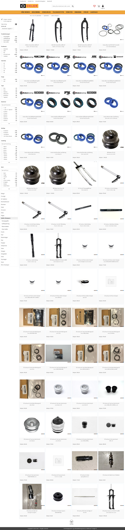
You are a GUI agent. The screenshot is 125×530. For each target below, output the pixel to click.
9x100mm (5, 132)
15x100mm (6, 134)
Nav (2, 240)
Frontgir (3, 196)
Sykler (86, 12)
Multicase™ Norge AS (92, 528)
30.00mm (5, 118)
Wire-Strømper (5, 265)
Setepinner (4, 245)
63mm (5, 150)
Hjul (2, 234)
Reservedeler (6, 40)
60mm (5, 148)
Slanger (3, 251)
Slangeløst (4, 254)
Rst (4, 52)
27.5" (4, 68)
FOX (4, 90)
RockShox (5, 95)
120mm (5, 155)
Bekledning (36, 12)
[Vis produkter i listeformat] (16, 24)
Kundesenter (23, 1)
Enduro (5, 184)
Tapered (5, 97)
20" (4, 63)
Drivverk (3, 210)
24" (4, 65)
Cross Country (6, 180)
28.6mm (5, 117)
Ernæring (78, 12)
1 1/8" (4, 107)
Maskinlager (4, 237)
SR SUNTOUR (6, 54)
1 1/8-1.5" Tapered (7, 109)
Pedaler (3, 243)
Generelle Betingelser (40, 1)
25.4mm (5, 111)
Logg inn (103, 8)
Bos (4, 88)
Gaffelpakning (6, 38)
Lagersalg (94, 12)
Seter (2, 248)
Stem (2, 256)
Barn (4, 173)
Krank (2, 232)
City (4, 178)
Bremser (3, 204)
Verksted (69, 12)
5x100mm (5, 130)
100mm (5, 154)
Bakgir (3, 193)
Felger (2, 215)
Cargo (4, 175)
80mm (5, 152)
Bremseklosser (5, 202)
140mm (5, 157)
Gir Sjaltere (4, 199)
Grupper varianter (7, 19)
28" (4, 70)
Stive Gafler (6, 42)
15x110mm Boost (7, 136)
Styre (2, 262)
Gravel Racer (6, 185)
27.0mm (5, 113)
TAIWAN (5, 56)
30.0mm (5, 120)
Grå (4, 81)
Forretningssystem (68, 528)
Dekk (2, 207)
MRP (4, 50)
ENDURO (5, 49)
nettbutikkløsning (78, 528)
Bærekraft (49, 1)
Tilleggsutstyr (58, 12)
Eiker (2, 213)
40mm (5, 146)
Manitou (5, 92)
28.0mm (5, 115)
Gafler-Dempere (55, 15)
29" (4, 72)
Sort (4, 79)
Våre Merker (25, 12)
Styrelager (4, 259)
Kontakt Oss (31, 1)
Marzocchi (5, 93)
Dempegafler (6, 36)
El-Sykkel (5, 182)
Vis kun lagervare (7, 21)
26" (4, 67)
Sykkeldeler (46, 12)
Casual (5, 176)
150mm (5, 159)
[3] (71, 521)
